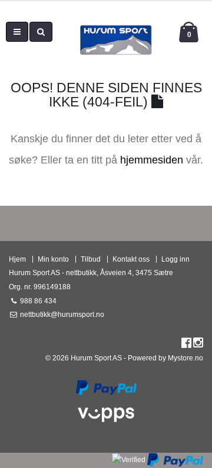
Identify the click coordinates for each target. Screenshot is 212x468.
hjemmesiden (151, 160)
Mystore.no (185, 358)
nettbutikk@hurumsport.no (61, 314)
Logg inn (175, 259)
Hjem (17, 259)
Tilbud (91, 259)
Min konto (53, 259)
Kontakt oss (131, 259)
